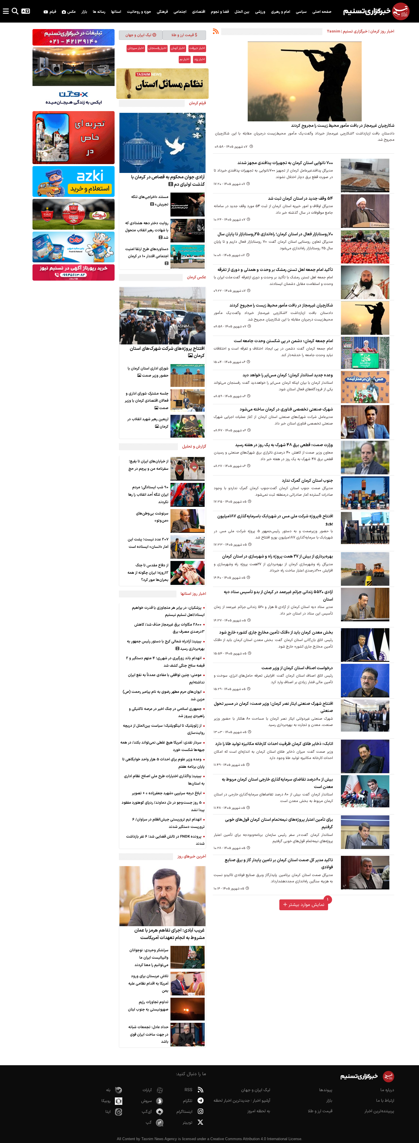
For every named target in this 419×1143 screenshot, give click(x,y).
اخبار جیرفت (197, 48)
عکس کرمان (196, 277)
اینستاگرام (184, 1112)
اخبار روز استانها (193, 594)
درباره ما (387, 1090)
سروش (146, 1101)
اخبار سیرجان (136, 48)
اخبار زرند (199, 59)
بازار (329, 1101)
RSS (188, 1090)
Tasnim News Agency (159, 1139)
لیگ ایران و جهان (138, 35)
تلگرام (187, 1101)
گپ (149, 1123)
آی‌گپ (147, 1112)
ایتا (108, 1112)
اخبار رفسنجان (157, 48)
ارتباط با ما (385, 1101)
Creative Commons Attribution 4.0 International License (255, 1139)
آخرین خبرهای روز (191, 857)
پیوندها (325, 1090)
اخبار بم (184, 59)
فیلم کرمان (197, 103)
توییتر (187, 1123)
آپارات (147, 1090)
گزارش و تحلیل (194, 447)
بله (108, 1090)
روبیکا (106, 1101)
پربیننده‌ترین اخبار (379, 1111)
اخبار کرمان (178, 48)
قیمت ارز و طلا (183, 35)
